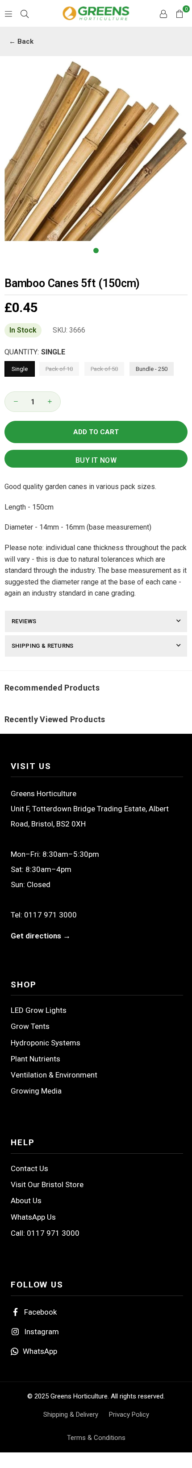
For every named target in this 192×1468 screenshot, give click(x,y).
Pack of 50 (104, 369)
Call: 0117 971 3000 (45, 1233)
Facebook (40, 1312)
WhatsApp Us (33, 1217)
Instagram (41, 1331)
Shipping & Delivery (70, 1414)
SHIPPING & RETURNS (43, 645)
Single (20, 369)
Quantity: (34, 352)
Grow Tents (30, 1026)
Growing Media (36, 1090)
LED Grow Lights (39, 1010)
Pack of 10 (59, 369)
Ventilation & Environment (54, 1074)
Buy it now (96, 460)
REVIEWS (24, 621)
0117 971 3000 (50, 914)
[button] (179, 13)
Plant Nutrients (35, 1058)
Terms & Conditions (96, 1438)
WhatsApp (40, 1351)
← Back (21, 41)
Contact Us (29, 1168)
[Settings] (163, 13)
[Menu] (8, 13)
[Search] (25, 13)
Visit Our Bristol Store (47, 1184)
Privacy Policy (129, 1414)
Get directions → (41, 935)
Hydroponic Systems (45, 1042)
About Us (26, 1200)
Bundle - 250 (151, 369)
